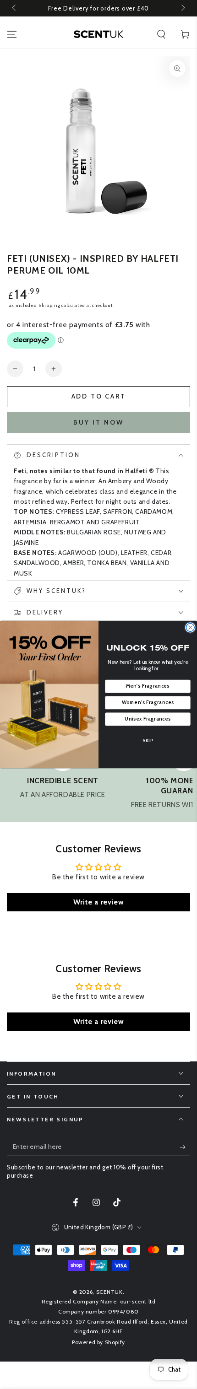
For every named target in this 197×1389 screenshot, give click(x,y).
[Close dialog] (190, 627)
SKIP (147, 740)
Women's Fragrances (148, 702)
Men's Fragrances (148, 686)
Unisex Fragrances (148, 719)
